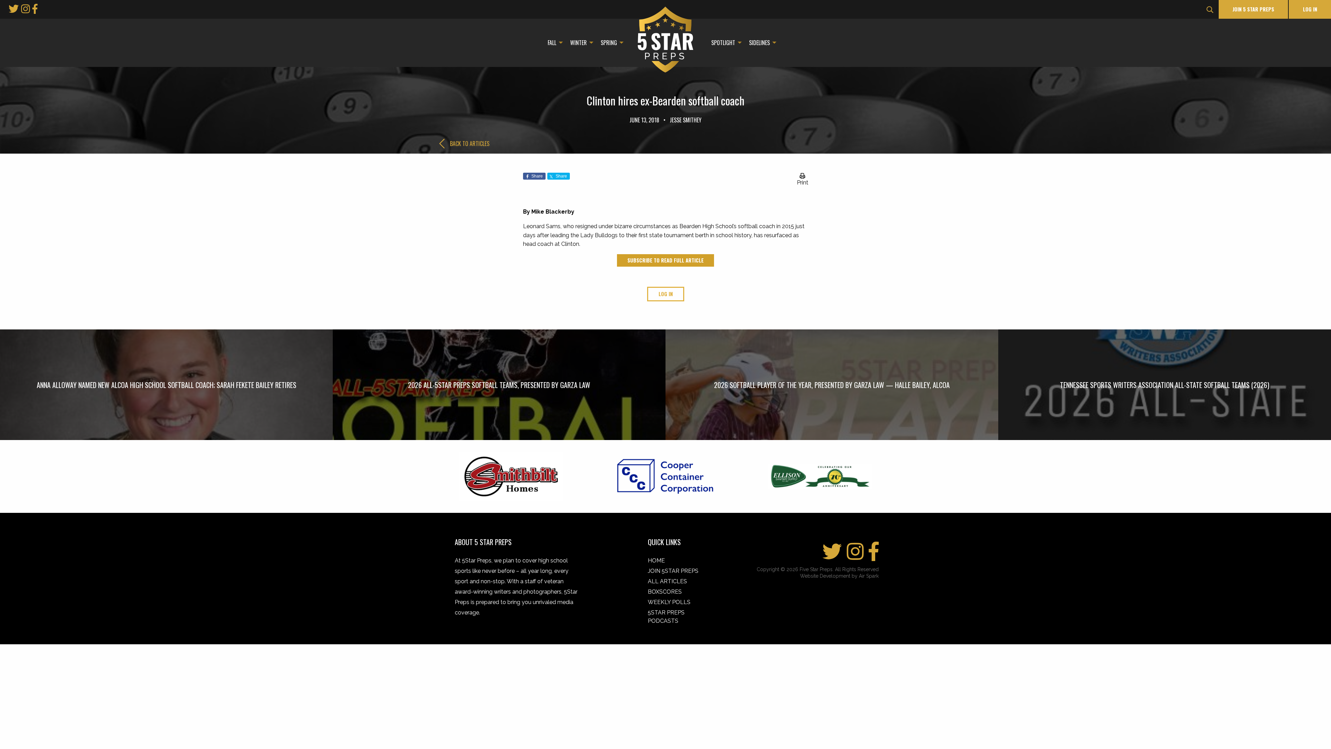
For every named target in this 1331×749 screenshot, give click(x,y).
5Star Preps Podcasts (666, 616)
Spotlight (723, 42)
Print (802, 182)
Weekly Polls (669, 602)
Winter (578, 42)
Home (656, 560)
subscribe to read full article (665, 260)
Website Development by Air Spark (839, 576)
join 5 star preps (1253, 9)
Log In (1310, 9)
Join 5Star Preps (673, 571)
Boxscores (665, 591)
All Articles (667, 581)
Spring (609, 42)
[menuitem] (553, 43)
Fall (552, 42)
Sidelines (759, 42)
